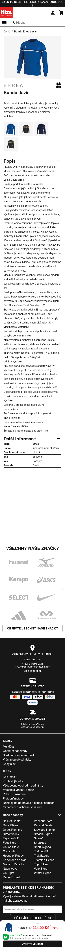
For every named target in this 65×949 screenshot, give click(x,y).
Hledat (20, 22)
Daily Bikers (10, 825)
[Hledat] (13, 22)
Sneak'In (39, 838)
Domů (7, 31)
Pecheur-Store (43, 821)
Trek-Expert (41, 855)
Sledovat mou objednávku (19, 755)
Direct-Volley (11, 834)
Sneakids (40, 842)
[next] (62, 588)
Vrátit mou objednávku (17, 759)
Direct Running (12, 829)
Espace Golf (11, 838)
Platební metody (13, 798)
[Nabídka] (4, 22)
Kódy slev (9, 764)
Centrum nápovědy (15, 751)
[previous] (2, 588)
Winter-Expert (42, 873)
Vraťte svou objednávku (32, 726)
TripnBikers (41, 864)
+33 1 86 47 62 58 (33, 671)
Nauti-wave (10, 868)
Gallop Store (11, 847)
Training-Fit (41, 851)
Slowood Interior (44, 829)
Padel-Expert (11, 877)
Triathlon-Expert (44, 860)
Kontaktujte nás (32, 659)
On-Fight (8, 873)
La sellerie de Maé (15, 860)
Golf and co (10, 851)
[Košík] (61, 13)
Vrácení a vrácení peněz (18, 790)
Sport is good (42, 847)
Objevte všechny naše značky (32, 628)
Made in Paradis (13, 864)
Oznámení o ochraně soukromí (22, 807)
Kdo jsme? (10, 777)
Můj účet (8, 746)
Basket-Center (12, 821)
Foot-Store (9, 842)
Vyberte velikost (32, 944)
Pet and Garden (44, 825)
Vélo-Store (40, 868)
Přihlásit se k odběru (32, 918)
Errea (14, 85)
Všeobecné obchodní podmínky (23, 785)
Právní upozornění (14, 794)
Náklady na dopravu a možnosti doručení (29, 803)
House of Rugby (13, 855)
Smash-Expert (43, 834)
